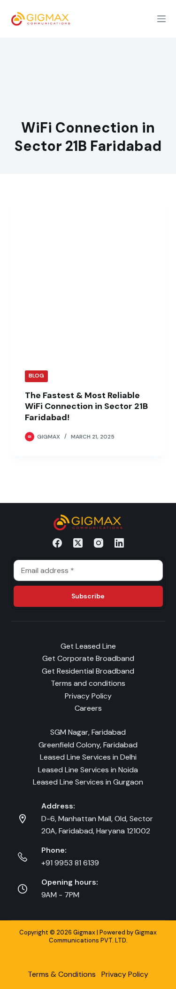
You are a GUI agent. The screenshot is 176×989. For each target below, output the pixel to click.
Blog (36, 375)
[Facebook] (57, 543)
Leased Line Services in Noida (88, 770)
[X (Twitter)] (78, 543)
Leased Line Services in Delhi (88, 757)
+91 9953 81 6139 (70, 863)
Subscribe (88, 596)
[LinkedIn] (119, 543)
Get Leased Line (88, 646)
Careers (88, 708)
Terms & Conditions (62, 974)
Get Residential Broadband (88, 671)
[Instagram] (98, 543)
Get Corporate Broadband (88, 658)
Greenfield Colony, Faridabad (88, 745)
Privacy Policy (88, 696)
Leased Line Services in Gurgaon (88, 782)
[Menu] (161, 19)
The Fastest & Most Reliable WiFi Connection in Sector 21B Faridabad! (86, 406)
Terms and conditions (88, 683)
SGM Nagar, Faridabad (88, 732)
